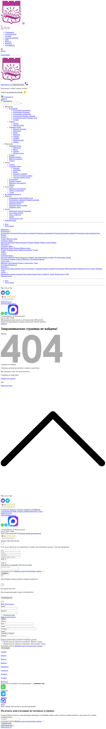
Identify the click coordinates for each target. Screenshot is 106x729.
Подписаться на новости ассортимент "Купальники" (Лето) (24, 644)
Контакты (8, 43)
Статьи (40, 511)
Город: (4, 631)
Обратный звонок (18, 85)
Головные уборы (15, 127)
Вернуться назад (6, 385)
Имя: (3, 624)
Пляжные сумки (15, 207)
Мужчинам (5, 244)
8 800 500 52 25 (6, 85)
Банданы (16, 168)
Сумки (11, 192)
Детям (3, 252)
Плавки (16, 120)
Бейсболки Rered (15, 203)
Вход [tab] (2, 604)
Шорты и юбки (18, 125)
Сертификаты (10, 45)
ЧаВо (7, 40)
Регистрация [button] (9, 226)
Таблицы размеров (11, 38)
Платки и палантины (16, 190)
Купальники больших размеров (24, 116)
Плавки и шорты (15, 181)
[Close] (2, 543)
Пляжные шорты (15, 157)
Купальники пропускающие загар (25, 118)
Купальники (13, 108)
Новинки (4, 267)
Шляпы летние (18, 153)
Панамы (16, 136)
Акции (11, 217)
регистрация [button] (5, 55)
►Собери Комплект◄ (13, 194)
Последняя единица (16, 213)
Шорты (11, 185)
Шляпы (16, 142)
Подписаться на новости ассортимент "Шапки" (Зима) (22, 642)
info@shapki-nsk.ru (7, 725)
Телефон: (4, 629)
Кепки (15, 133)
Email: (3, 626)
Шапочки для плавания (17, 183)
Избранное (7, 101)
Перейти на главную (8, 378)
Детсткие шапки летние (21, 177)
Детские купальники (16, 202)
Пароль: (4, 636)
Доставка (8, 36)
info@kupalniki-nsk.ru (8, 303)
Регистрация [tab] (9, 604)
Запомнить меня (9, 615)
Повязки (16, 138)
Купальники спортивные (22, 114)
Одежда (12, 121)
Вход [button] (6, 224)
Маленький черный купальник (20, 211)
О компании (5, 509)
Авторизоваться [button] (7, 597)
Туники (16, 123)
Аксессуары (5, 261)
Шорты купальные (15, 159)
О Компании (9, 32)
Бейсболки (17, 131)
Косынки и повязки (20, 174)
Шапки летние (18, 140)
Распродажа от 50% (16, 218)
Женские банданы (19, 129)
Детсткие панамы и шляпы (22, 176)
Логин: (4, 621)
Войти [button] (3, 51)
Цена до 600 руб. (15, 215)
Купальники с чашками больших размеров (24, 200)
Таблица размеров (23, 511)
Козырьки (16, 134)
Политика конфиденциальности (29, 533)
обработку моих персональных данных (28, 571)
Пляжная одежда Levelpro (18, 205)
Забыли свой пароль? (8, 617)
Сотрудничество (11, 34)
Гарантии (26, 509)
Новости (8, 41)
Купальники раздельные (21, 110)
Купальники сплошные (21, 112)
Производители (10, 220)
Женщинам (5, 229)
